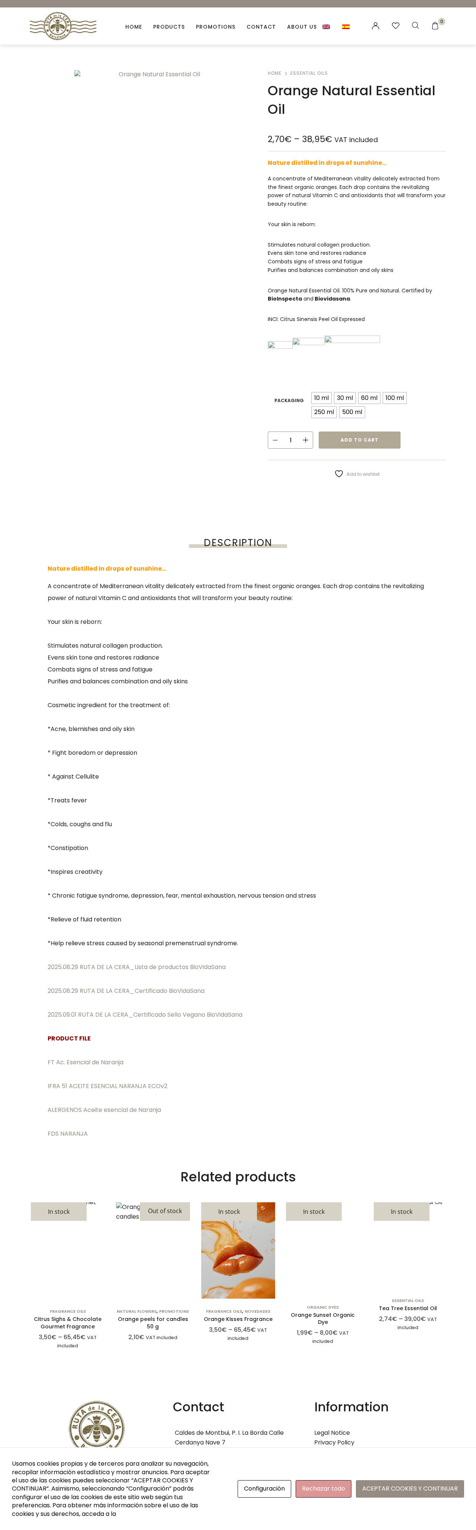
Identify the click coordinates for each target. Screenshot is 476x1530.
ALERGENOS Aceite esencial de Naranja (104, 1110)
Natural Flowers (137, 1312)
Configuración (264, 1488)
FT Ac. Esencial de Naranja (85, 1062)
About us (302, 27)
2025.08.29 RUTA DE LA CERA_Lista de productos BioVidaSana (137, 967)
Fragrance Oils (68, 1312)
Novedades (257, 1312)
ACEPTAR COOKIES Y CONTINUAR (410, 1488)
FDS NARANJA (68, 1133)
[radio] (321, 398)
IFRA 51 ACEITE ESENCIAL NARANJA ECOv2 (107, 1086)
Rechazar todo (323, 1488)
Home (133, 27)
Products (169, 27)
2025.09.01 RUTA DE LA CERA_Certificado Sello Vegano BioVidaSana (145, 1014)
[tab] (238, 543)
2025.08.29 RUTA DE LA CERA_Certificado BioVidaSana (126, 991)
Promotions (215, 27)
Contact (261, 27)
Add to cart (360, 440)
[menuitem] (326, 26)
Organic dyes (323, 1307)
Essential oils (309, 73)
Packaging (289, 400)
